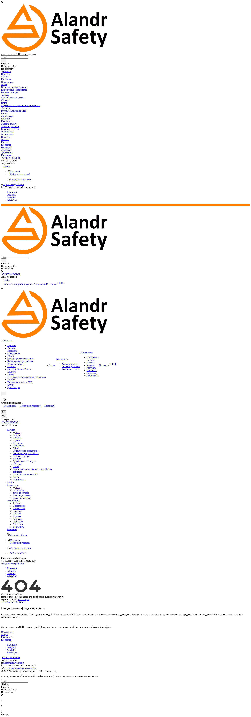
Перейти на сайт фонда (13, 602)
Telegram (11, 194)
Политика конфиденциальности (20, 668)
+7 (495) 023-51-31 (11, 158)
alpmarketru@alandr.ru (13, 184)
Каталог (17, 435)
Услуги (4, 634)
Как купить (18, 490)
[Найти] (3, 60)
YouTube (11, 197)
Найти (5, 684)
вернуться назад (9, 599)
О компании (19, 506)
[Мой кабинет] (2, 397)
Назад (18, 432)
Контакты (6, 640)
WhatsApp (12, 200)
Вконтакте (12, 192)
